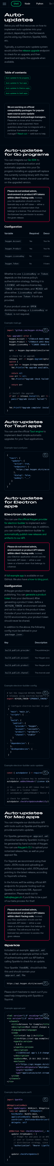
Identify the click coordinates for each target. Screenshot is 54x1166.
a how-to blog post (38, 579)
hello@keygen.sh (13, 897)
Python (39, 3)
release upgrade (30, 50)
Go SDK (32, 160)
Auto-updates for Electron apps (18, 88)
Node (27, 3)
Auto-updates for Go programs (17, 78)
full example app (15, 575)
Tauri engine (36, 431)
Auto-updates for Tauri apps (16, 83)
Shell (16, 3)
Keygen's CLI (25, 847)
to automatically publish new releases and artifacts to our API (25, 534)
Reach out (22, 133)
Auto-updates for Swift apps (16, 93)
